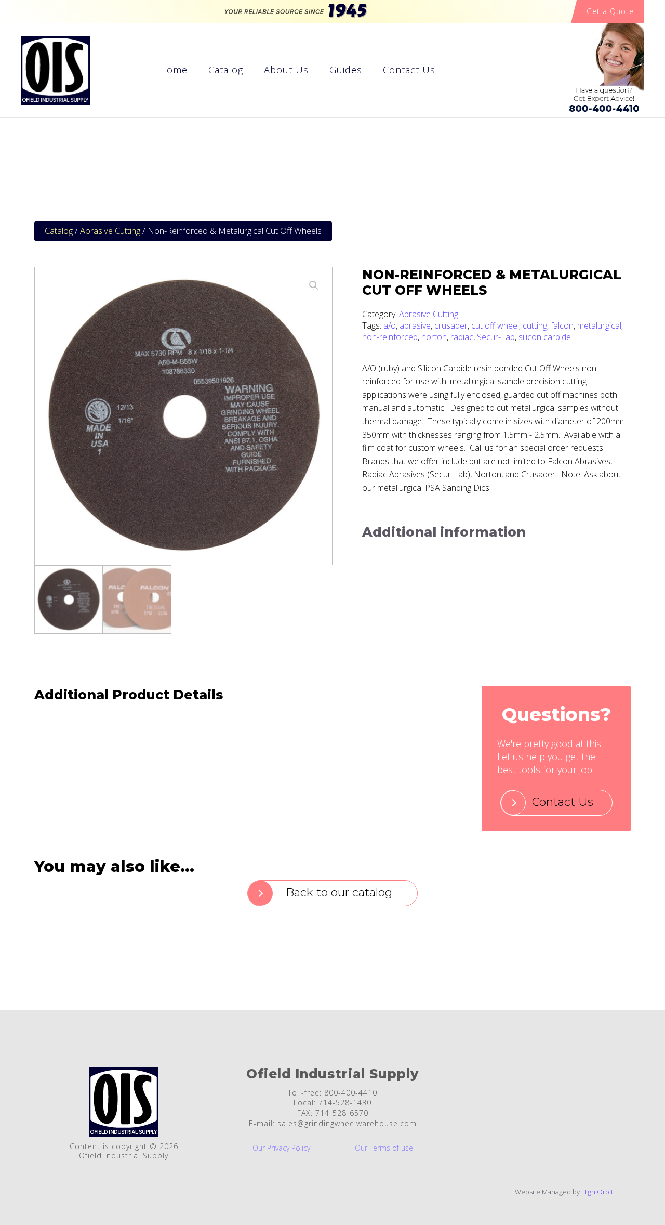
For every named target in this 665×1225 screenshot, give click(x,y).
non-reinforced (390, 337)
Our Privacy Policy (281, 1148)
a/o (389, 325)
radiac (461, 337)
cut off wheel (495, 325)
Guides (345, 69)
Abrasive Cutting (110, 231)
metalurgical (599, 325)
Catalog (225, 69)
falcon (562, 325)
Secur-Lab (496, 337)
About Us (286, 69)
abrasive (415, 325)
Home (173, 69)
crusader (451, 325)
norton (434, 337)
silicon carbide (544, 337)
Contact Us (409, 69)
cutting (535, 325)
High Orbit (597, 1191)
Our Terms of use (384, 1148)
